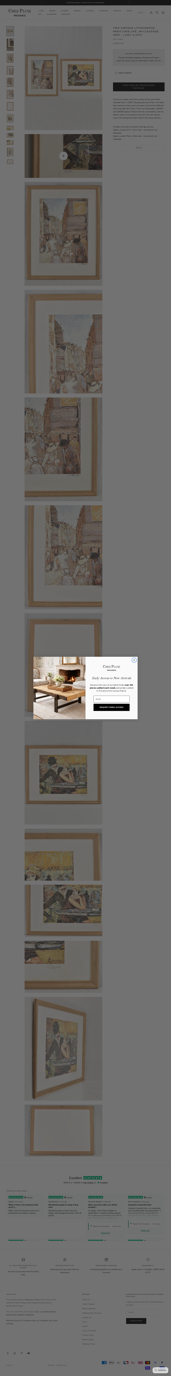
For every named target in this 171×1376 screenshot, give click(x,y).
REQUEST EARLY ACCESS (111, 707)
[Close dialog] (134, 660)
